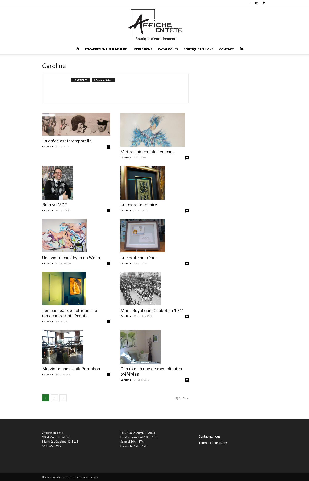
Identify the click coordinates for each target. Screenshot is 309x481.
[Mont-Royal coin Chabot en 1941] (154, 288)
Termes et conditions (213, 443)
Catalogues (168, 49)
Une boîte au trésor (138, 257)
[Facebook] (250, 3)
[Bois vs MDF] (76, 183)
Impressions (142, 49)
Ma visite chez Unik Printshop (71, 368)
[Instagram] (257, 3)
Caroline (47, 146)
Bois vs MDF (54, 204)
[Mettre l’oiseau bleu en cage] (154, 130)
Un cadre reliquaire (138, 204)
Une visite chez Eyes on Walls (71, 257)
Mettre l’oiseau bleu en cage (147, 151)
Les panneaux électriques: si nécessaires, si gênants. (69, 313)
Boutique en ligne (198, 49)
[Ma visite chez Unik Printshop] (76, 347)
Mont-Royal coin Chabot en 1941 (152, 310)
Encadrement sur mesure (106, 49)
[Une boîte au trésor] (154, 235)
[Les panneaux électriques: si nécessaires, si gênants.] (76, 288)
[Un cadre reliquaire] (154, 183)
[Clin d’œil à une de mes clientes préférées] (154, 347)
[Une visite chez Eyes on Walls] (76, 235)
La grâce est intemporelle (67, 140)
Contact (226, 49)
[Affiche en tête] (154, 25)
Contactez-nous (209, 436)
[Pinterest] (263, 3)
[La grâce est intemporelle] (76, 124)
